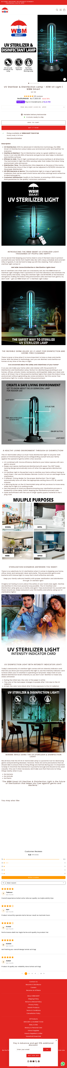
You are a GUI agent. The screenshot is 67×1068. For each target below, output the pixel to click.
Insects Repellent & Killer (33, 1033)
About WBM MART (33, 996)
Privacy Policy (33, 1005)
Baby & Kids (33, 1025)
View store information (14, 138)
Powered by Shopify (33, 1066)
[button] (28, 96)
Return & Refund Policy (33, 1002)
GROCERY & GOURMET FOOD (33, 1022)
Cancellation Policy (33, 1013)
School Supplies (33, 1030)
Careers (33, 987)
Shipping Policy (33, 999)
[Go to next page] (44, 973)
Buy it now (33, 128)
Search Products (33, 1007)
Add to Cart (14, 839)
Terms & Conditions (33, 1010)
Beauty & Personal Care (33, 1028)
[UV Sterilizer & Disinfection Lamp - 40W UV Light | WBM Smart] (13, 816)
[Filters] (3, 883)
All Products (33, 1019)
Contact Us (33, 982)
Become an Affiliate (33, 990)
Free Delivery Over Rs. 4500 (33, 107)
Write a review (33, 877)
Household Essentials (33, 1036)
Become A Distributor (33, 984)
